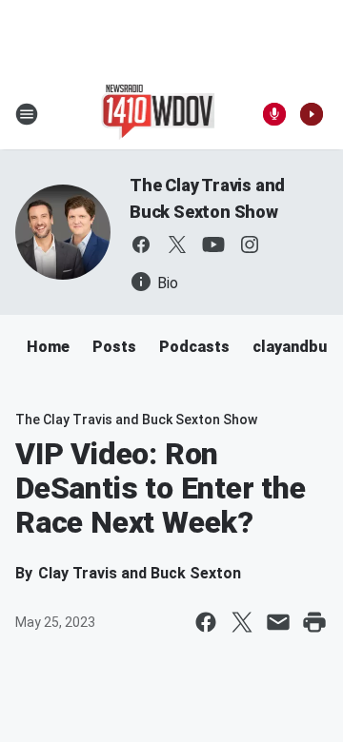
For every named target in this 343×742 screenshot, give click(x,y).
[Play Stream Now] (311, 114)
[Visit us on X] (177, 244)
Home (48, 347)
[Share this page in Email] (278, 622)
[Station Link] (158, 114)
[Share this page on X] (242, 622)
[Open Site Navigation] (26, 114)
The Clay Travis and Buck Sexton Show (136, 419)
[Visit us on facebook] (141, 244)
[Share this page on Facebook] (205, 622)
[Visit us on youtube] (213, 244)
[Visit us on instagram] (249, 244)
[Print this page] (314, 622)
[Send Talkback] (274, 114)
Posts (114, 347)
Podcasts (194, 347)
